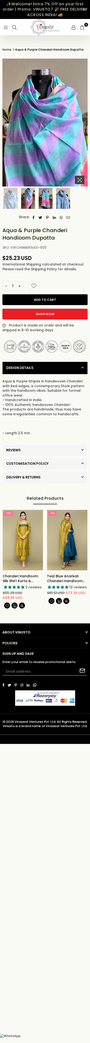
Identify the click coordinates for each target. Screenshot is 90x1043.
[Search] (14, 27)
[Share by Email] (68, 217)
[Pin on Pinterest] (47, 217)
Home (6, 50)
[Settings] (73, 27)
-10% (8, 513)
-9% (52, 513)
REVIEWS (13, 450)
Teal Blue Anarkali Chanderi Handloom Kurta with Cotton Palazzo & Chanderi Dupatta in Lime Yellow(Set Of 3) (65, 578)
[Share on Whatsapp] (61, 217)
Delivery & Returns (23, 477)
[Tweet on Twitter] (40, 217)
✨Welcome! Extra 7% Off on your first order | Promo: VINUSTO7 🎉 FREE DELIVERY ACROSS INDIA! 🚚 (45, 9)
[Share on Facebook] (33, 217)
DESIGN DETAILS (19, 367)
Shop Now (45, 314)
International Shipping (22, 264)
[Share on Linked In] (54, 217)
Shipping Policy (44, 269)
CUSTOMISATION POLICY (27, 463)
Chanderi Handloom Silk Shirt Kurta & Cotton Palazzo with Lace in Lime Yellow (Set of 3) (20, 578)
